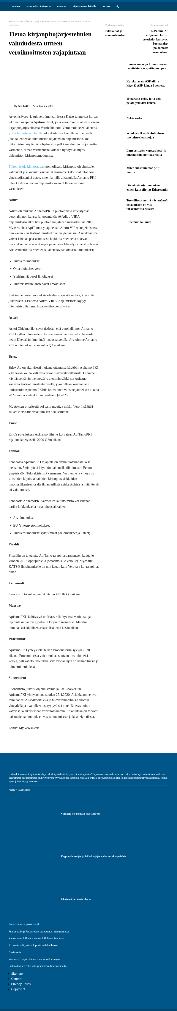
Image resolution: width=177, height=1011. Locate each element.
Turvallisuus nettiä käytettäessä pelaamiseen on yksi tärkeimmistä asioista (147, 205)
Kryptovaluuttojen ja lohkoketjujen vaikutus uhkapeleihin (93, 856)
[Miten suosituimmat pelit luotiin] (114, 170)
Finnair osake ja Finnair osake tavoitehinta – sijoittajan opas (39, 931)
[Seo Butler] (11, 106)
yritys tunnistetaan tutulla (26, 133)
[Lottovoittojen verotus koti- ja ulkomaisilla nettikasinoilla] (114, 152)
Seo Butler (24, 106)
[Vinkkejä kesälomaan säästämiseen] (33, 814)
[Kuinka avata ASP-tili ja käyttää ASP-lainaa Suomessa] (114, 83)
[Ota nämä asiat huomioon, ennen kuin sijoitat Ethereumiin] (114, 187)
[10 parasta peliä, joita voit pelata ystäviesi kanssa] (114, 100)
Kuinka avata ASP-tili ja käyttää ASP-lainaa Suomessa (36, 938)
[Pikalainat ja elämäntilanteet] (33, 899)
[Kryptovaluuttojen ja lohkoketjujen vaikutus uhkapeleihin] (33, 856)
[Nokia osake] (114, 118)
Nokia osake (134, 118)
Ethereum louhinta (138, 222)
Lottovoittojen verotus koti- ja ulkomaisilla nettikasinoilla (37, 966)
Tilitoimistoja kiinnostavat (26, 166)
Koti (11, 21)
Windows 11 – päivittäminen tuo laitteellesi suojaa (34, 959)
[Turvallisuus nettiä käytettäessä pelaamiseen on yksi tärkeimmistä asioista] (114, 204)
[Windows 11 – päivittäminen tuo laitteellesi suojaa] (114, 135)
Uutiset (19, 21)
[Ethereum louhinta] (114, 222)
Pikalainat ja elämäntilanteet (76, 899)
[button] (117, 6)
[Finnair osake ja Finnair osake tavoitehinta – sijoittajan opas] (114, 66)
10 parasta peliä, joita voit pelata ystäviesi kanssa (33, 945)
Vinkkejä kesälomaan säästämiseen (80, 813)
